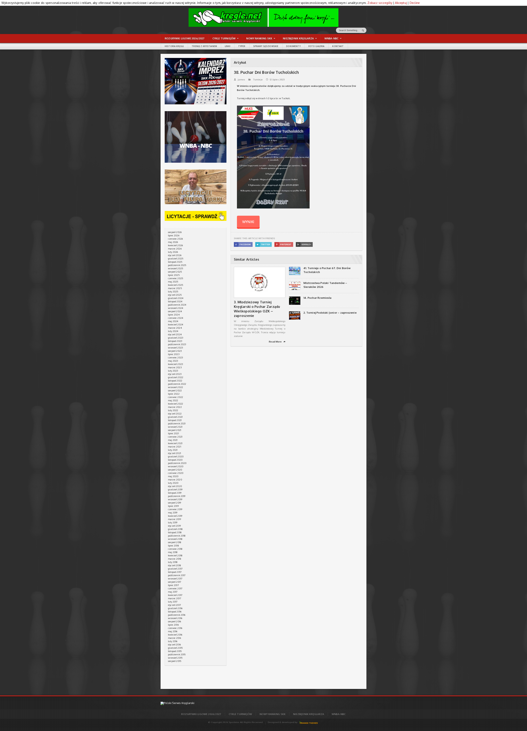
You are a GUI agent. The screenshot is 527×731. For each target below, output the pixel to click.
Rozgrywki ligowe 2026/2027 (201, 714)
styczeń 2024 (175, 334)
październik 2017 (177, 575)
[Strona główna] (263, 17)
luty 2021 (173, 449)
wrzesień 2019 (175, 499)
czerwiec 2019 (175, 509)
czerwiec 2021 (175, 436)
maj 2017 (172, 591)
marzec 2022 (175, 407)
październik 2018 (177, 535)
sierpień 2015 (174, 661)
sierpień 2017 (174, 581)
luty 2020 (173, 482)
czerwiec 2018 (175, 548)
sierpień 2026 (175, 232)
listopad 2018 (175, 532)
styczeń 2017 (174, 605)
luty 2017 (173, 601)
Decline (415, 3)
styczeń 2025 (175, 294)
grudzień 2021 (175, 417)
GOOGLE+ (304, 245)
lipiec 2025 (174, 275)
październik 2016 (176, 614)
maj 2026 (173, 242)
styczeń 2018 (174, 565)
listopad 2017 (175, 572)
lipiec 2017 (173, 585)
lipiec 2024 (174, 314)
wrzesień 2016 (175, 618)
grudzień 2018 (175, 529)
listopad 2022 (175, 380)
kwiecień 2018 (175, 555)
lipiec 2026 (173, 235)
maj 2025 (173, 281)
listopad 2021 (175, 420)
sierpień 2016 (174, 621)
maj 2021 (172, 440)
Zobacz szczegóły (379, 3)
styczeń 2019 (174, 525)
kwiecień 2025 (175, 285)
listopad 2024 (175, 301)
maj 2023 (173, 360)
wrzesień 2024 (175, 308)
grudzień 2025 (175, 258)
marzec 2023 (175, 367)
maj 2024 (173, 321)
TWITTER (263, 245)
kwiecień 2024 (175, 324)
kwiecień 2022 (175, 403)
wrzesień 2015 (175, 657)
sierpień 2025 (175, 271)
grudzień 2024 (175, 298)
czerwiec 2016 (175, 628)
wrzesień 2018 (175, 539)
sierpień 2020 (175, 469)
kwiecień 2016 (175, 634)
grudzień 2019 (175, 489)
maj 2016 (172, 631)
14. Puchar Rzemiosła (317, 297)
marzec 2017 (174, 598)
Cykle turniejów (240, 714)
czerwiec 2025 (175, 278)
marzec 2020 (175, 479)
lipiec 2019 (173, 506)
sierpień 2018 (174, 542)
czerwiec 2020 (175, 473)
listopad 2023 (175, 341)
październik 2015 (177, 654)
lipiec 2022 (174, 393)
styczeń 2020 (175, 486)
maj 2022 (173, 400)
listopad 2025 (175, 261)
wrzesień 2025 (175, 268)
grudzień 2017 (175, 568)
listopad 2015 (175, 651)
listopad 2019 (174, 492)
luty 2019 (172, 522)
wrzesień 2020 (175, 466)
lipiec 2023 (174, 354)
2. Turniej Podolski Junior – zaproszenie (330, 312)
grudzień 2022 (175, 377)
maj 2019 (172, 512)
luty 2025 (173, 291)
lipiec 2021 (173, 433)
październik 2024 (177, 304)
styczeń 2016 (174, 644)
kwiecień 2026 (175, 245)
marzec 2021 (174, 446)
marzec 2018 (174, 558)
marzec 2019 (174, 519)
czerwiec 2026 (175, 238)
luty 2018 (173, 562)
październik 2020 (177, 463)
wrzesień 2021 (175, 426)
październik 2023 (177, 344)
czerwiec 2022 (175, 397)
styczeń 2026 (174, 255)
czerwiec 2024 (175, 318)
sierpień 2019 (174, 502)
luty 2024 (173, 331)
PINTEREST (283, 245)
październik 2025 (177, 265)
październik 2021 (177, 423)
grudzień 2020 (176, 456)
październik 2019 (176, 496)
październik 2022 (177, 384)
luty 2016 (172, 641)
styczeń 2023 (175, 374)
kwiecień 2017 (175, 595)
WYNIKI (248, 222)
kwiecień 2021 (175, 443)
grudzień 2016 (175, 608)
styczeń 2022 (175, 413)
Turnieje (258, 79)
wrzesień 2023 (175, 347)
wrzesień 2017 (175, 578)
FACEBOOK (243, 245)
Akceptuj (401, 3)
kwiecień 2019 (175, 515)
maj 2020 (173, 476)
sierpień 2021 (174, 430)
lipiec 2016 (173, 624)
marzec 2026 (175, 248)
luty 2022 (173, 410)
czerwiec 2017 (175, 588)
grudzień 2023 (175, 337)
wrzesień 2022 (175, 387)
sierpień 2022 (175, 390)
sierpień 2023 (175, 351)
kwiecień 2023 (175, 364)
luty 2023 (173, 370)
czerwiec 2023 (175, 357)
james (239, 79)
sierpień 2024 (175, 311)
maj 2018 (172, 552)
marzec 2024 (175, 327)
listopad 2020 (175, 459)
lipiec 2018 (173, 545)
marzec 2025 (175, 288)
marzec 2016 (174, 638)
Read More (277, 341)
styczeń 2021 (174, 453)
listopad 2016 (174, 611)
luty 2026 (173, 252)
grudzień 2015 (175, 647)
